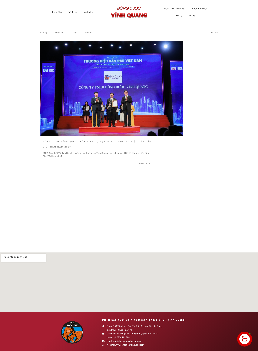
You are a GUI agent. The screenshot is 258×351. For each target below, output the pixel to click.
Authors (89, 32)
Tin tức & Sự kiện (199, 8)
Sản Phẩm (88, 12)
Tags (74, 32)
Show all (214, 32)
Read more (144, 163)
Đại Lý (179, 15)
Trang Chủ (57, 12)
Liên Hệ (191, 15)
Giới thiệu (72, 12)
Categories (58, 32)
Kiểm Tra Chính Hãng (174, 8)
